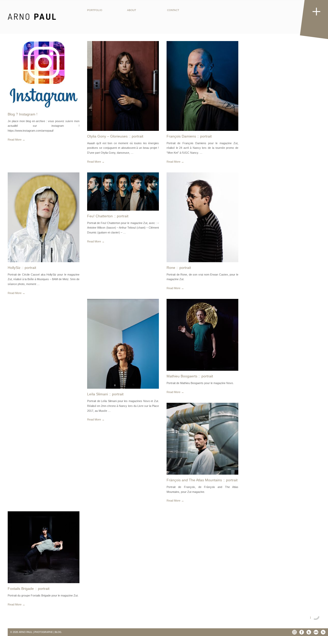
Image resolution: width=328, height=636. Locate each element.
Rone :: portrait (179, 268)
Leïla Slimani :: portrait (105, 394)
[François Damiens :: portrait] (202, 86)
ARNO (32, 16)
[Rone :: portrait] (202, 217)
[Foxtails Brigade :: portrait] (43, 547)
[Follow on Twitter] (308, 632)
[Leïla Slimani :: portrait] (123, 344)
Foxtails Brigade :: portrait (28, 588)
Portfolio (94, 10)
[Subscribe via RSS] (323, 632)
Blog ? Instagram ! (22, 114)
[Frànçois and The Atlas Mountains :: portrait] (202, 439)
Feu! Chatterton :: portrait (107, 216)
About (131, 10)
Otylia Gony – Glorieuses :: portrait (115, 136)
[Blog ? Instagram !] (43, 75)
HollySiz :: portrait (22, 268)
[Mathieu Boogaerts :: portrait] (202, 335)
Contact (173, 10)
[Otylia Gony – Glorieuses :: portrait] (123, 86)
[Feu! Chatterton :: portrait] (123, 191)
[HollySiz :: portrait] (43, 217)
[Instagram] (294, 632)
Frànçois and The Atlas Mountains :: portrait (202, 480)
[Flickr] (316, 632)
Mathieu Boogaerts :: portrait (190, 376)
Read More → (16, 139)
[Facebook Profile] (301, 632)
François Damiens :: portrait (189, 136)
